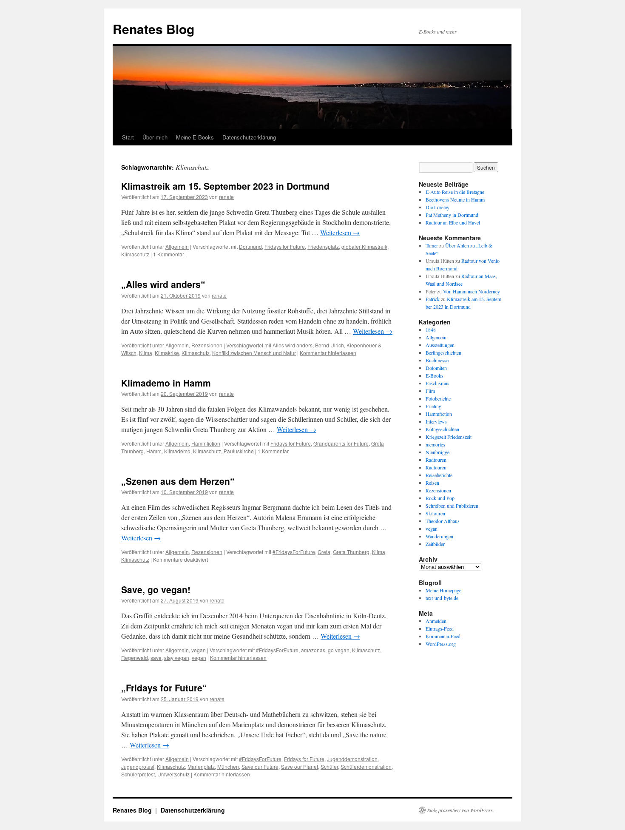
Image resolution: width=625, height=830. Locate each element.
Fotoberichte (438, 398)
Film (430, 390)
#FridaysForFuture (294, 551)
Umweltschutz (173, 774)
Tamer (432, 245)
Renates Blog (153, 29)
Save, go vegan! (155, 589)
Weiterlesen (340, 232)
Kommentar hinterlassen (328, 352)
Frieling (433, 406)
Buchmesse (437, 360)
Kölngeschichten (442, 429)
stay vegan (176, 657)
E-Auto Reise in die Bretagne (455, 191)
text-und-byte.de (442, 597)
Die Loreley (437, 207)
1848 (431, 329)
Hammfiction (205, 443)
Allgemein (177, 246)
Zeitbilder (435, 543)
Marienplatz (201, 766)
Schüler (329, 766)
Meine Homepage (443, 590)
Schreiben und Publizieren (452, 505)
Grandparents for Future (341, 443)
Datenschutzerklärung (249, 137)
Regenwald (134, 657)
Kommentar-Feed (443, 636)
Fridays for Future (284, 246)
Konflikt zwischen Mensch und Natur (254, 352)
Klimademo (177, 451)
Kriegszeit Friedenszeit (449, 436)
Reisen (432, 482)
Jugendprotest (137, 766)
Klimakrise (167, 352)
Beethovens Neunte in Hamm (455, 199)
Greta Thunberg (351, 551)
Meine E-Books (195, 137)
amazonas (313, 650)
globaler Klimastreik (364, 246)
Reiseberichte (439, 475)
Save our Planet (299, 766)
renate (226, 196)
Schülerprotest (138, 774)
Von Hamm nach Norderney (471, 291)
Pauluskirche (239, 451)
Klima (145, 352)
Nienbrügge (437, 452)
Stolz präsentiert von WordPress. (460, 810)
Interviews (436, 421)
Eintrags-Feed (440, 628)
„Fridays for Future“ (164, 687)
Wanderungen (439, 536)
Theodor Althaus (443, 520)
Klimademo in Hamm (166, 382)
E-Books (434, 375)
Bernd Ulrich (329, 345)
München (228, 766)
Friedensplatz (323, 246)
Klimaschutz (135, 254)
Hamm (154, 451)
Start (128, 137)
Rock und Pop (440, 498)
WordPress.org (441, 643)
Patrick (433, 299)
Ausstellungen (440, 344)
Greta (324, 551)
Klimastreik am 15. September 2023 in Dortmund (225, 185)
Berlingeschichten (443, 352)
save (156, 657)
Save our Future (259, 766)
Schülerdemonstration (366, 766)
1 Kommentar (168, 254)
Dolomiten (436, 367)
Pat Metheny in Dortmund (452, 214)
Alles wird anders (292, 345)
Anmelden (436, 620)
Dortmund (250, 246)
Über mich (155, 137)
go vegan (338, 650)
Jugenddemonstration (352, 758)
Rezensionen (206, 345)
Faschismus (437, 383)
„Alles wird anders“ (163, 284)
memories (435, 444)
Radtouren (436, 459)
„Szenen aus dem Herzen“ (178, 481)
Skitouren (435, 513)
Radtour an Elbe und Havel (453, 222)
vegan (198, 650)
